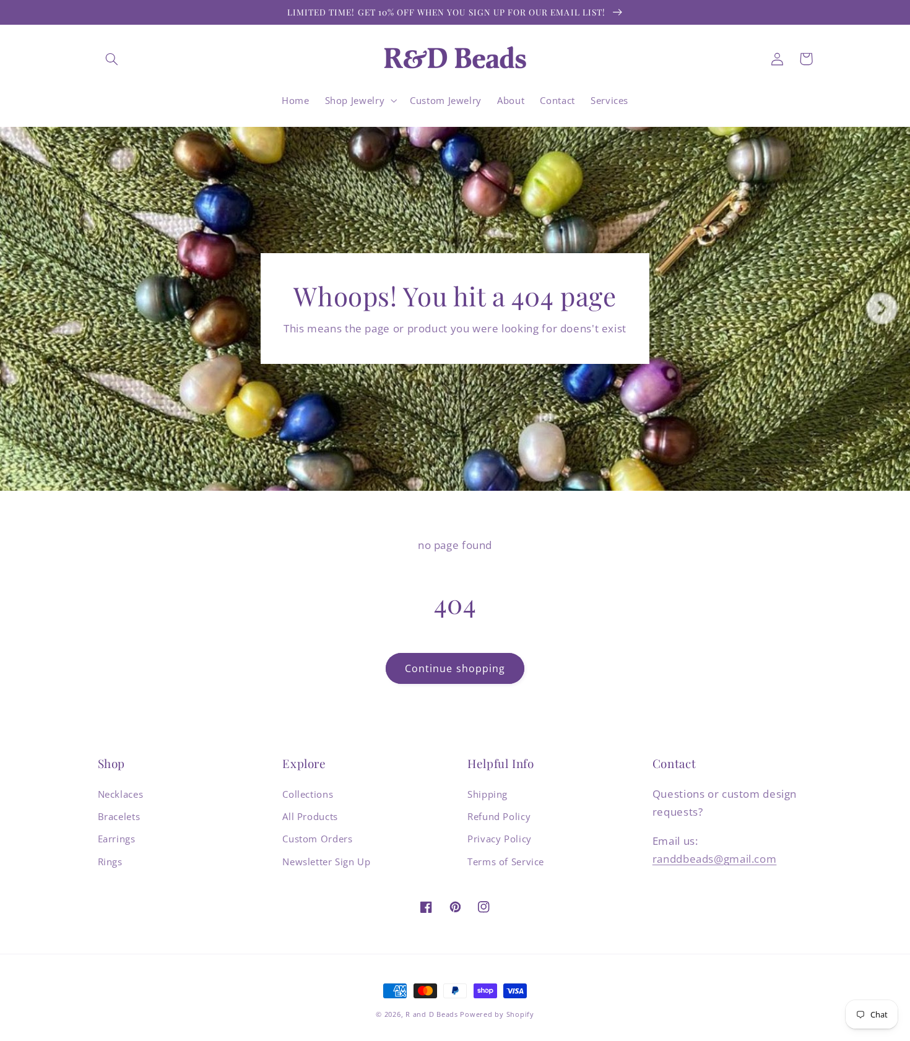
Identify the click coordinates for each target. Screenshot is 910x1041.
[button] (112, 59)
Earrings (117, 838)
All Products (310, 816)
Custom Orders (317, 838)
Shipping (487, 794)
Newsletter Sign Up (326, 861)
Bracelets (119, 816)
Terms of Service (505, 861)
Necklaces (121, 794)
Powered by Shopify (497, 1014)
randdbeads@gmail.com (714, 859)
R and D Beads (431, 1014)
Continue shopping (455, 668)
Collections (307, 794)
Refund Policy (499, 816)
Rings (110, 861)
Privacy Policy (499, 838)
